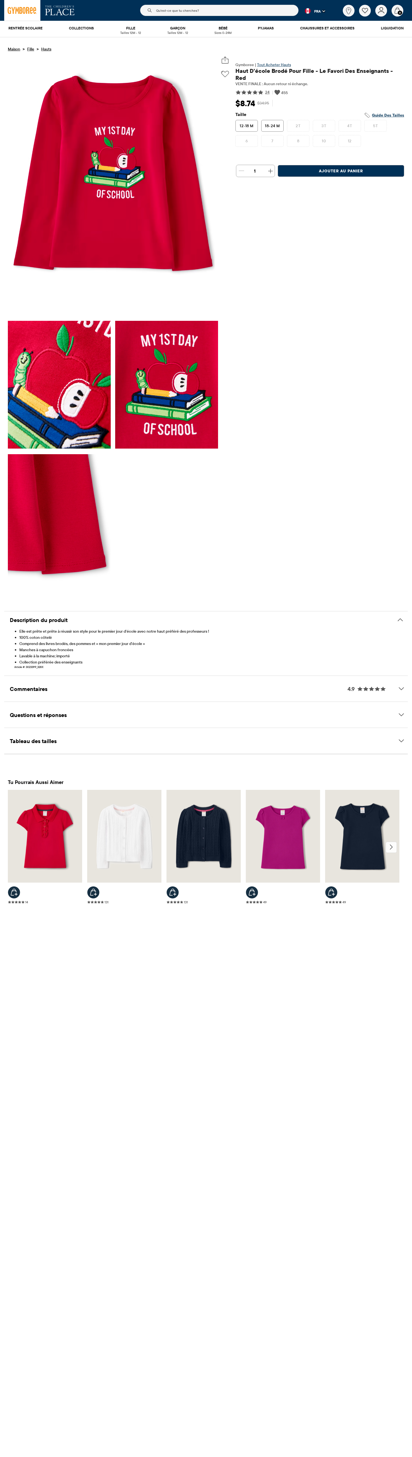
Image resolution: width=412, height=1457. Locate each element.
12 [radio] (350, 140)
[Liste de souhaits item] (367, 15)
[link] (349, 11)
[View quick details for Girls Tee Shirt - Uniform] (252, 892)
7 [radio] (272, 140)
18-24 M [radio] (272, 125)
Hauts (46, 49)
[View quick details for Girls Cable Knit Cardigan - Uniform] (93, 892)
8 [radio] (298, 140)
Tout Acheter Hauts (274, 64)
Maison (14, 49)
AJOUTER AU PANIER (341, 170)
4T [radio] (349, 125)
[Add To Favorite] (225, 74)
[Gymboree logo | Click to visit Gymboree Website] (22, 10)
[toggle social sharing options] (225, 60)
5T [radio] (375, 125)
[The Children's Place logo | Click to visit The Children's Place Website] (60, 10)
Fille (30, 49)
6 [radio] (247, 140)
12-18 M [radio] (246, 125)
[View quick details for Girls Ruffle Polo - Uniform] (14, 892)
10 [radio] (324, 140)
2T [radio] (298, 125)
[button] (311, 11)
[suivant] (391, 847)
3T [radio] (323, 125)
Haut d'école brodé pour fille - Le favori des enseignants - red (314, 74)
